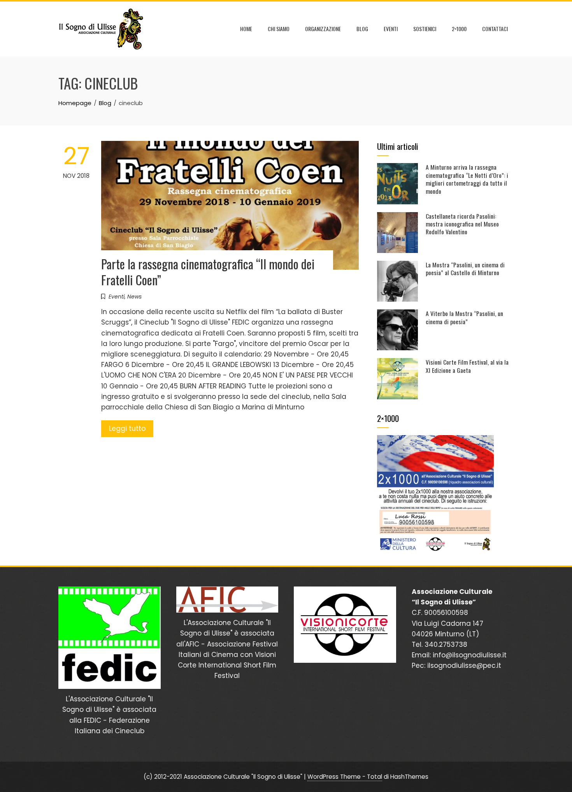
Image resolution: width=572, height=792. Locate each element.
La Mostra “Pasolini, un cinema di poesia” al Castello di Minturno (465, 268)
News (134, 296)
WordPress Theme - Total (344, 777)
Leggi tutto (127, 428)
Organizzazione (323, 29)
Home (246, 29)
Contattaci (495, 29)
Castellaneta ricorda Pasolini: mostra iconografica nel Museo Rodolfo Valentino (462, 224)
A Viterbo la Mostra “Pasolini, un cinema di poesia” (464, 317)
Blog (362, 29)
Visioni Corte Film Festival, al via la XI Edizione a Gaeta (467, 365)
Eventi (391, 29)
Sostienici (424, 29)
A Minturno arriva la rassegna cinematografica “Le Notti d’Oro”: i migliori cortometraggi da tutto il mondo (467, 178)
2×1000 (459, 29)
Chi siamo (279, 29)
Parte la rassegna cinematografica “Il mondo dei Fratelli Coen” (207, 272)
